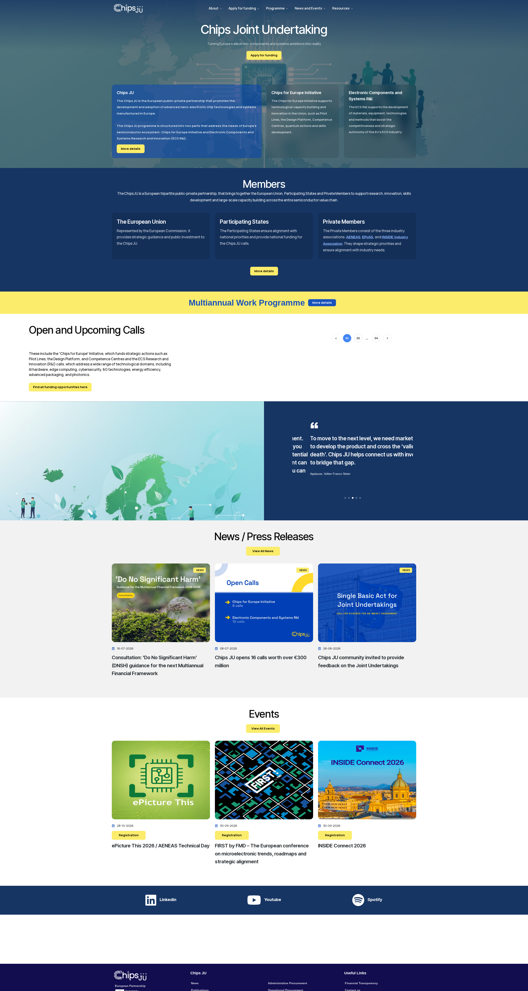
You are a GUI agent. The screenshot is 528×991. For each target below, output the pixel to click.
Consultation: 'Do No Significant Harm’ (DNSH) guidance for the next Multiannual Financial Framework (157, 665)
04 (376, 338)
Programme (275, 8)
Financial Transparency (361, 983)
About (213, 8)
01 (347, 338)
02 (358, 338)
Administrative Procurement (287, 983)
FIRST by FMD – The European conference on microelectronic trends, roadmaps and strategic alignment (262, 854)
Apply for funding (242, 8)
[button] (345, 498)
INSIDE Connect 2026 (342, 846)
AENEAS (353, 237)
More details (130, 148)
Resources (341, 8)
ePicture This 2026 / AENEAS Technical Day (161, 846)
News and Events (308, 8)
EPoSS (367, 237)
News (195, 983)
